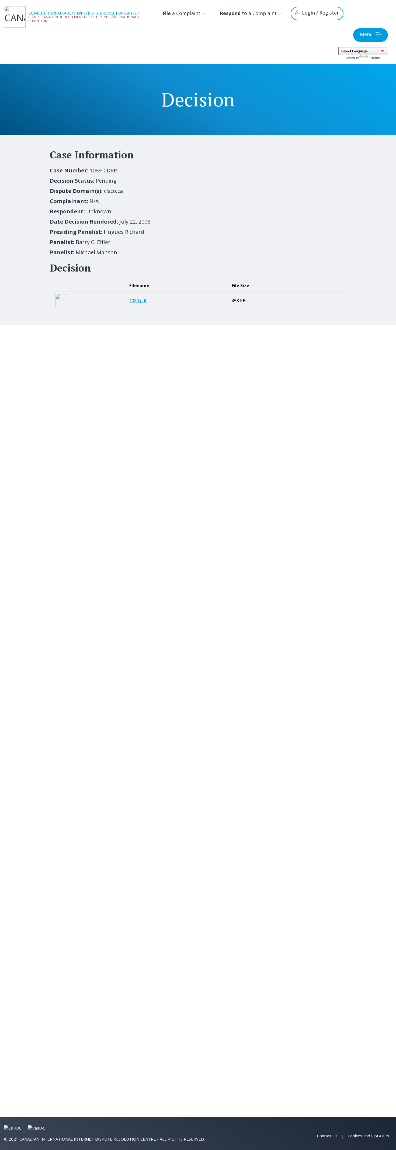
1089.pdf (138, 301)
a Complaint (182, 13)
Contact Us (327, 1135)
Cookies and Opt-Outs (368, 1135)
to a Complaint (249, 13)
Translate (375, 58)
